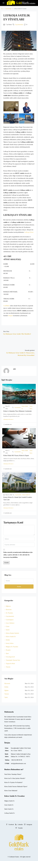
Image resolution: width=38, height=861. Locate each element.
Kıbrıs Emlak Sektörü (12, 633)
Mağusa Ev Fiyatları (12, 646)
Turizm (6, 694)
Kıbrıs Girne (7, 790)
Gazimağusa (9, 619)
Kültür (8, 640)
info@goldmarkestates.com (18, 763)
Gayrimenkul (8, 8)
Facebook (11, 824)
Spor (7, 653)
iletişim (10, 315)
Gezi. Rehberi (10, 623)
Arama (19, 586)
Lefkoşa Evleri (29, 232)
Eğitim (6, 690)
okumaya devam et (8, 419)
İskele (8, 630)
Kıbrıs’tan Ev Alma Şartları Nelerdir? (14, 778)
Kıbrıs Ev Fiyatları (9, 782)
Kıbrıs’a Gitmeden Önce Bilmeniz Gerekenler (17, 411)
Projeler (8, 650)
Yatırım (8, 667)
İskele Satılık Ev (9, 809)
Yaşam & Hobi (10, 663)
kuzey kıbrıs (31, 407)
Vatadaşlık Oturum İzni (13, 660)
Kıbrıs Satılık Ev (25, 407)
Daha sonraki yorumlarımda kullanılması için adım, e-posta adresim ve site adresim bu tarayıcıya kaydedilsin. (17, 554)
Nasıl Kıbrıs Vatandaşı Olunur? (12, 774)
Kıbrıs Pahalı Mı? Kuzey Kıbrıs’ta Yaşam (16, 455)
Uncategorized (10, 657)
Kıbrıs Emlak (8, 786)
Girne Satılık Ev (8, 805)
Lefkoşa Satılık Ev (9, 813)
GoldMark (6, 305)
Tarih (6, 697)
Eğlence (8, 606)
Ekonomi (8, 609)
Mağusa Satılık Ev (9, 801)
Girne (7, 626)
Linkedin (20, 824)
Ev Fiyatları (9, 613)
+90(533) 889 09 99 (16, 760)
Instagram (29, 824)
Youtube (20, 828)
